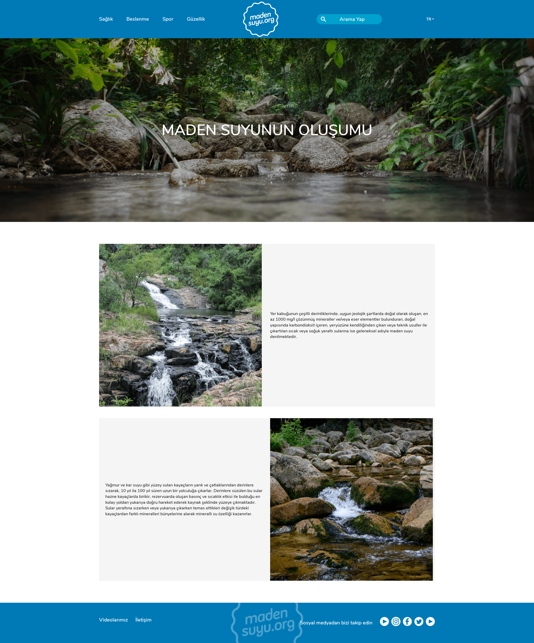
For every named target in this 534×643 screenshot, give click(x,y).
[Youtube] (385, 623)
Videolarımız (113, 619)
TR (428, 19)
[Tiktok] (430, 623)
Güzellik (196, 19)
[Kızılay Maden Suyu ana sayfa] (260, 19)
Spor (167, 19)
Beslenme (137, 19)
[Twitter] (420, 623)
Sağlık (106, 19)
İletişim (143, 619)
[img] (267, 623)
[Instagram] (397, 623)
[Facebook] (408, 623)
